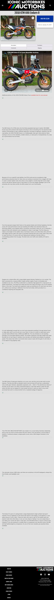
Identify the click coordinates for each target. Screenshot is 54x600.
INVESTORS (9, 588)
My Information (47, 585)
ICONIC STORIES (9, 591)
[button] (50, 5)
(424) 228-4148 (45, 578)
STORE (9, 594)
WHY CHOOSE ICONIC (9, 585)
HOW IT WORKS (9, 572)
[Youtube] (49, 574)
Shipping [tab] (40, 48)
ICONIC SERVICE (9, 575)
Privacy (43, 585)
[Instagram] (45, 574)
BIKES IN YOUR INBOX (9, 578)
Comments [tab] (13, 48)
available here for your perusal (39, 95)
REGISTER (9, 569)
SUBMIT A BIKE (9, 581)
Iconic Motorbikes (43, 584)
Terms (41, 585)
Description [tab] (13, 45)
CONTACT (9, 597)
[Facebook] (41, 574)
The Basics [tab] (39, 45)
